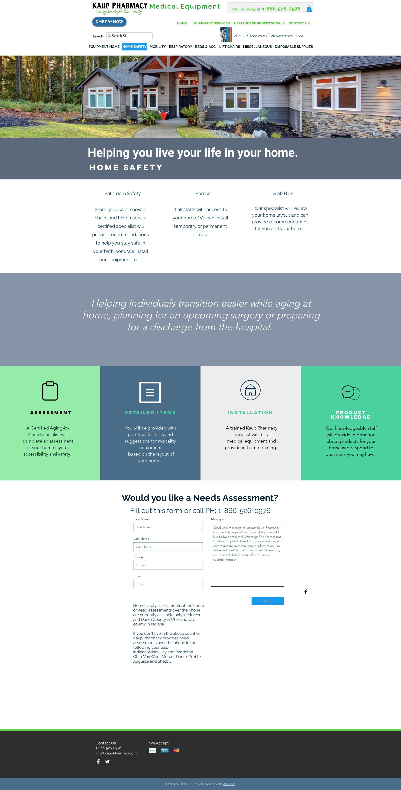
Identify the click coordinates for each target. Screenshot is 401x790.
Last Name (141, 538)
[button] (309, 8)
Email (137, 576)
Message (217, 519)
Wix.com (229, 784)
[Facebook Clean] (98, 761)
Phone (138, 557)
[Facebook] (305, 591)
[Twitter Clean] (107, 761)
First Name (142, 519)
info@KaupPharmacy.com (116, 753)
